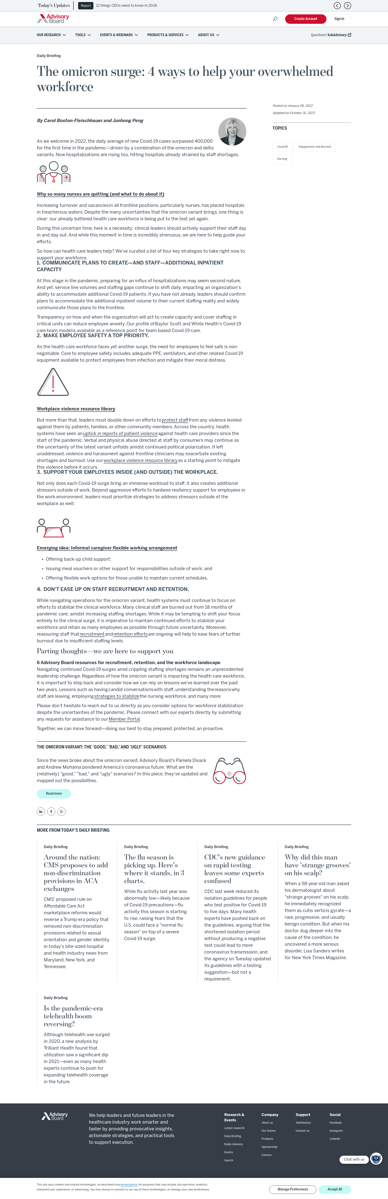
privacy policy (129, 1185)
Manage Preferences (293, 1189)
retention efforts (130, 634)
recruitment (92, 634)
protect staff (175, 420)
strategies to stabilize (116, 696)
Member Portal (124, 719)
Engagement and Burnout (315, 147)
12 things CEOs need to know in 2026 (126, 5)
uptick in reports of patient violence (120, 434)
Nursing (282, 159)
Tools (80, 35)
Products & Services (165, 35)
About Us (206, 35)
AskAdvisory (337, 35)
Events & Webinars (116, 35)
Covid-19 (282, 147)
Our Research (49, 35)
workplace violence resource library (141, 461)
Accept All (335, 1189)
